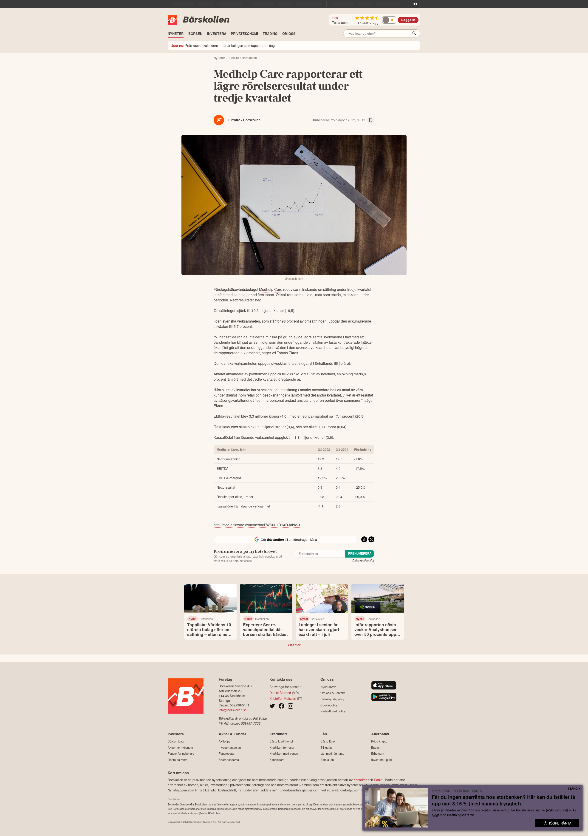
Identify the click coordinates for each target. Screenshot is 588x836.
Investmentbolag (230, 747)
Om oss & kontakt (332, 693)
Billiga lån (326, 747)
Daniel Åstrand (280, 692)
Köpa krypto (379, 741)
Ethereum (377, 753)
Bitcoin (375, 747)
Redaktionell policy (333, 711)
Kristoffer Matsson (282, 698)
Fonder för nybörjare (181, 753)
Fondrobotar (227, 753)
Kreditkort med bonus (283, 753)
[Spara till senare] (370, 120)
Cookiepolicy (329, 705)
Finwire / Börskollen (244, 119)
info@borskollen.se (233, 709)
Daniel (378, 779)
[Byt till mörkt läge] (389, 20)
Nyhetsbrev (328, 687)
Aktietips (224, 741)
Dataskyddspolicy (363, 560)
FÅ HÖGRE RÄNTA (557, 823)
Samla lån (327, 759)
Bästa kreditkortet (281, 741)
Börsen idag (176, 741)
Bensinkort (276, 759)
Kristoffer (360, 779)
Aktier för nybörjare (180, 747)
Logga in (408, 20)
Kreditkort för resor (281, 747)
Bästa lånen (328, 741)
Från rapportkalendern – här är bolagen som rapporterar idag (223, 45)
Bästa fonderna (229, 759)
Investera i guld (381, 759)
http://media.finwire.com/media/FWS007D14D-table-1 (257, 524)
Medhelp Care (270, 289)
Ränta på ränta (177, 759)
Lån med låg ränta (332, 753)
